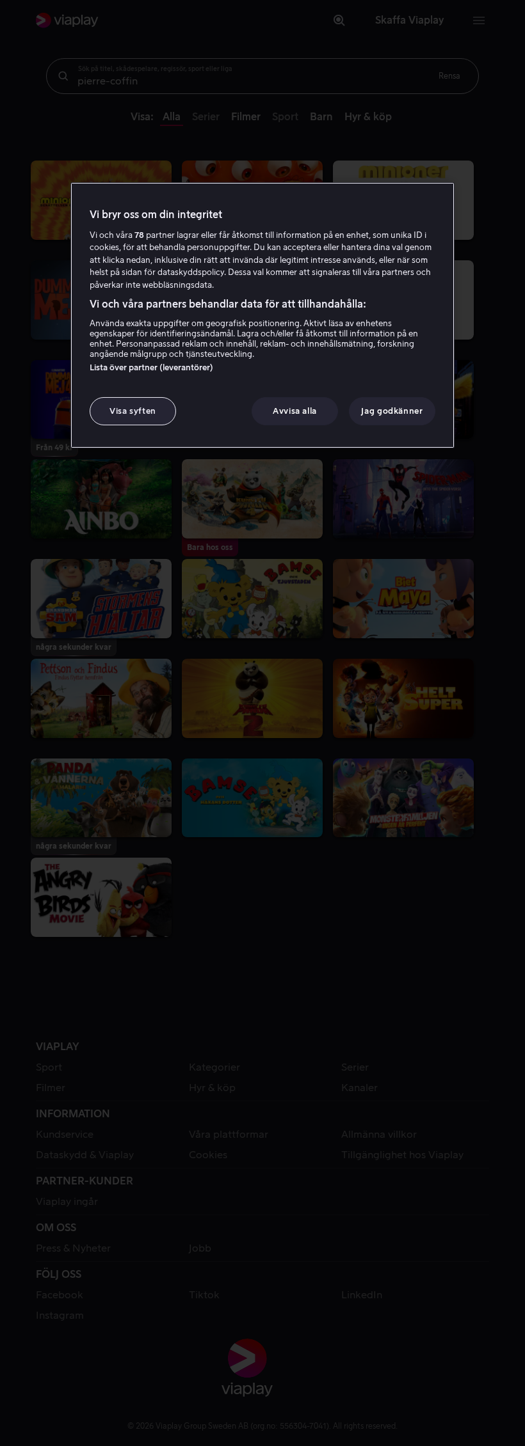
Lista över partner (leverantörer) (151, 367)
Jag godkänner (392, 410)
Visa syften (132, 410)
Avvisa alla (295, 410)
